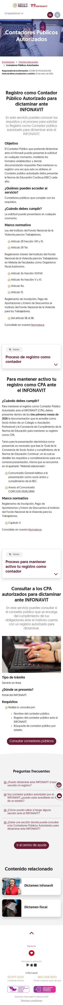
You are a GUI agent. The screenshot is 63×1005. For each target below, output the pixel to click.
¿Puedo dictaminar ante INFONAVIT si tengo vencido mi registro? (33, 784)
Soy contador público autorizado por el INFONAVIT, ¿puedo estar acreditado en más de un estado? (33, 797)
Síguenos (31, 946)
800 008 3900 (47, 977)
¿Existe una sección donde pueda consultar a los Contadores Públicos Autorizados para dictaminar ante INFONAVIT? (33, 825)
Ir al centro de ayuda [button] (31, 845)
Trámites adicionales (28, 62)
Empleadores (13, 13)
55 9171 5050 (16, 977)
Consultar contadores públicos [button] (32, 741)
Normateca (37, 325)
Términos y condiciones (31, 1000)
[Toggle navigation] (50, 15)
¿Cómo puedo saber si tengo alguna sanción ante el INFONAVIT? (29, 812)
